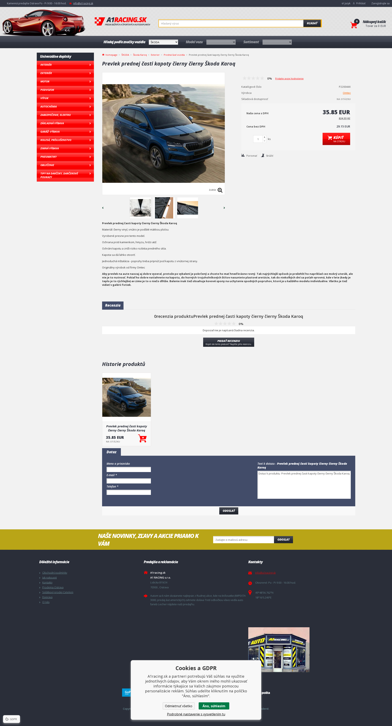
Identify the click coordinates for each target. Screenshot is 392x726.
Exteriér (46, 73)
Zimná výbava (49, 148)
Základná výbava (52, 123)
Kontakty (47, 582)
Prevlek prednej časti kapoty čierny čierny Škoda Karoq (126, 428)
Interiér (46, 65)
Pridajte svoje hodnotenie (289, 78)
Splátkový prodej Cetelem (57, 592)
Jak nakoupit (49, 577)
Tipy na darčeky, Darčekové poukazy (59, 175)
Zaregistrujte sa (380, 3)
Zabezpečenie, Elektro (55, 115)
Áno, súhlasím (214, 706)
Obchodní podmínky (54, 572)
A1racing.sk (122, 21)
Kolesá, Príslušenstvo (55, 140)
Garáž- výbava (50, 131)
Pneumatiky (48, 157)
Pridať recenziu (229, 342)
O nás (45, 602)
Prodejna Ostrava (52, 587)
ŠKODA (125, 54)
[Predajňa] (299, 649)
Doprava (47, 597)
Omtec (347, 93)
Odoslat (283, 539)
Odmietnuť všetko (178, 706)
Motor (44, 81)
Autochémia (48, 106)
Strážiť (269, 155)
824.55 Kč (344, 118)
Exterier (155, 54)
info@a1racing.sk (83, 3)
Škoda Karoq (140, 54)
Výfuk (44, 98)
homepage (111, 54)
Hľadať (312, 23)
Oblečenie (47, 165)
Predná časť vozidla (174, 54)
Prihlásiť (360, 3)
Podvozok (47, 90)
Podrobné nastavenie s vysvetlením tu (196, 714)
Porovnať (251, 155)
